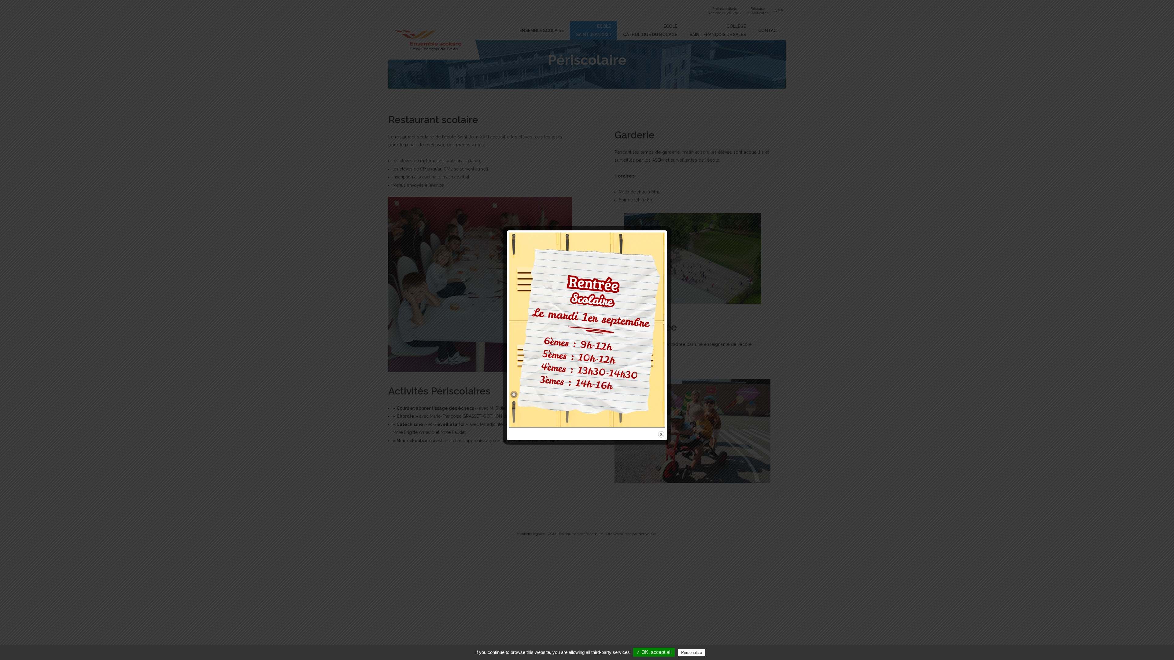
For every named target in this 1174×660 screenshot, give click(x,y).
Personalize (691, 652)
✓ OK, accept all (654, 652)
